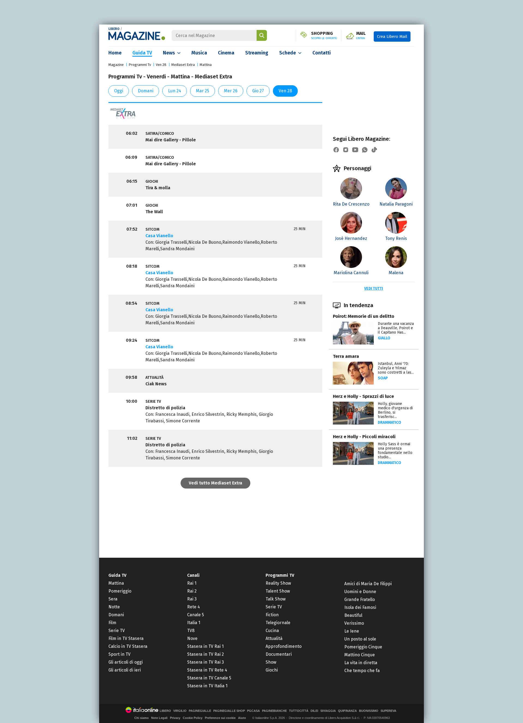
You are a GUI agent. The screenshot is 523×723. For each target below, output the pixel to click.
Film (112, 622)
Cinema (226, 53)
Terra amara (346, 356)
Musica (199, 53)
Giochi (272, 670)
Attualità (274, 638)
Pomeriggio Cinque (363, 646)
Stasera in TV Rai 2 (205, 654)
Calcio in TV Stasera (127, 646)
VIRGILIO (180, 710)
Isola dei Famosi (360, 607)
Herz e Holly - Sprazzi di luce (363, 396)
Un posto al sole (360, 639)
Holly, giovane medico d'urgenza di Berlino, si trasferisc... (395, 410)
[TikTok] (374, 150)
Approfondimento (284, 646)
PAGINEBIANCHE (274, 710)
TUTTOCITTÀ (298, 710)
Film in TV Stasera (126, 638)
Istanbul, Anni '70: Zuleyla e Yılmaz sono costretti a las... (396, 368)
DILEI (314, 710)
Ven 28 (161, 65)
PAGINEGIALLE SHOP (229, 710)
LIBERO (114, 29)
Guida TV (142, 53)
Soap (383, 378)
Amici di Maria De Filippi (368, 583)
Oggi (118, 90)
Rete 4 (193, 606)
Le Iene (351, 631)
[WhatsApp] (364, 150)
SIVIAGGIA (328, 710)
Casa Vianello (159, 235)
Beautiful (353, 615)
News (169, 53)
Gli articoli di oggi (125, 662)
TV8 (190, 630)
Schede (287, 53)
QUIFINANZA (347, 710)
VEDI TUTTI (373, 288)
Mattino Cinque (359, 654)
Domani (145, 90)
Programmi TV (280, 575)
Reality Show (278, 583)
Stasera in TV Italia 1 (207, 685)
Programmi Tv (140, 65)
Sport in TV (119, 654)
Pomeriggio (119, 591)
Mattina (206, 65)
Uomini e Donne (360, 591)
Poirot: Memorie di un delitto (363, 316)
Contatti (321, 53)
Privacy (175, 717)
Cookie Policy (192, 717)
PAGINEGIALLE (200, 710)
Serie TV (116, 630)
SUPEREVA (388, 710)
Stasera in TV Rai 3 (205, 662)
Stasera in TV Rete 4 (207, 670)
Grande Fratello (359, 599)
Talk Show (275, 599)
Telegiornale (278, 622)
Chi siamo (141, 717)
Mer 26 (231, 90)
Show (271, 662)
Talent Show (278, 591)
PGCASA (253, 710)
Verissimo (354, 623)
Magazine (116, 65)
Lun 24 (174, 90)
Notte (114, 606)
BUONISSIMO (368, 710)
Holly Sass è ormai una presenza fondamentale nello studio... (395, 450)
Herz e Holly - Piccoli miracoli (364, 437)
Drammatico (389, 422)
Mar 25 (202, 90)
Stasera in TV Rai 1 (205, 646)
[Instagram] (345, 150)
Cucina (272, 630)
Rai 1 (191, 583)
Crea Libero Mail (392, 36)
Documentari (279, 654)
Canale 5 (195, 614)
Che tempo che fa (362, 670)
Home (114, 53)
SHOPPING (324, 35)
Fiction (272, 614)
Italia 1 (193, 622)
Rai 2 (192, 591)
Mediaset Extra (183, 65)
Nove (192, 638)
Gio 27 (258, 90)
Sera (112, 599)
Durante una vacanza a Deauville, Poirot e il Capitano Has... (396, 328)
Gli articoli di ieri (124, 670)
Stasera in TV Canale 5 (209, 678)
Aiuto (242, 717)
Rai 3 (192, 599)
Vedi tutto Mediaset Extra (215, 483)
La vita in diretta (360, 662)
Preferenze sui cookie (220, 717)
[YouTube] (355, 150)
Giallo (384, 338)
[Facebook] (336, 150)
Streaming (256, 53)
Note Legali (159, 717)
